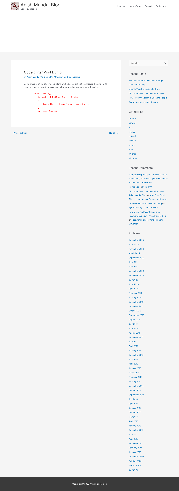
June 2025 (134, 244)
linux (131, 127)
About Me (121, 6)
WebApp (132, 154)
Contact (148, 6)
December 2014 (136, 386)
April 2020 (133, 288)
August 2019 (134, 319)
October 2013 (135, 412)
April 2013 (133, 421)
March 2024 (134, 253)
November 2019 (136, 306)
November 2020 (136, 275)
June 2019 (133, 328)
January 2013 (135, 425)
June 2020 (134, 284)
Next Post (115, 133)
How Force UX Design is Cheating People (148, 98)
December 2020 (136, 271)
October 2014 (135, 390)
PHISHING (147, 187)
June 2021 (133, 262)
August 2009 (135, 465)
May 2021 (133, 266)
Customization (73, 77)
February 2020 (135, 293)
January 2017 (135, 350)
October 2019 (135, 310)
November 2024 (136, 249)
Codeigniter (60, 77)
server (132, 145)
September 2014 (136, 394)
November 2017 (136, 337)
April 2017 (133, 346)
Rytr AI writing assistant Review (143, 102)
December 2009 (136, 456)
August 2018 (134, 333)
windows (133, 158)
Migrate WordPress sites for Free (144, 89)
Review (132, 140)
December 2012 (136, 430)
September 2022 (136, 257)
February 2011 (135, 447)
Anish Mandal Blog (41, 4)
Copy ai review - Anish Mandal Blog (145, 203)
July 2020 (133, 280)
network (132, 136)
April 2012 (133, 439)
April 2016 (133, 364)
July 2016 (133, 359)
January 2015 (135, 381)
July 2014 (133, 399)
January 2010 (135, 452)
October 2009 (135, 461)
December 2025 (136, 240)
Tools (131, 149)
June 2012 (133, 434)
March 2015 (134, 372)
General (132, 118)
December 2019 (136, 302)
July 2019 (133, 324)
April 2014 (133, 403)
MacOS (132, 132)
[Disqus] (66, 168)
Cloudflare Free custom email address (146, 93)
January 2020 (135, 297)
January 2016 (135, 368)
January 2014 (135, 408)
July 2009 (133, 470)
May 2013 (133, 417)
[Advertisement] (89, 32)
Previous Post (18, 133)
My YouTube (135, 6)
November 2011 (136, 443)
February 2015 (135, 377)
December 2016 (136, 355)
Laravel (132, 123)
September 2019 (136, 315)
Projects (160, 6)
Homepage (134, 187)
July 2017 (133, 341)
